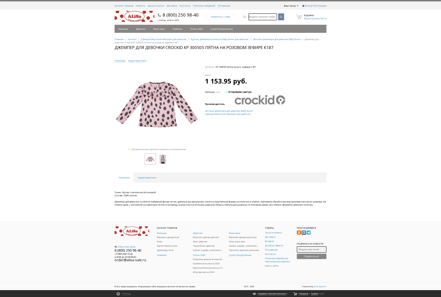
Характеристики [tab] (147, 177)
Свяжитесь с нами (220, 16)
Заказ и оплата (155, 5)
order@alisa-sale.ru (130, 260)
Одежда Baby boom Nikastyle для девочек (228, 114)
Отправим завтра (240, 92)
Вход (307, 5)
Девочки (141, 28)
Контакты (185, 5)
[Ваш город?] (297, 5)
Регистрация (319, 5)
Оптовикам (224, 5)
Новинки (177, 28)
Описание (120, 60)
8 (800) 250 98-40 (181, 15)
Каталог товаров (124, 5)
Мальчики (159, 28)
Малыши (123, 28)
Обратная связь (127, 246)
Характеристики (137, 60)
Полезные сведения (204, 5)
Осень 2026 (196, 28)
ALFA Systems (320, 286)
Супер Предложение (221, 28)
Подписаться (311, 256)
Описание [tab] (124, 177)
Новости (140, 5)
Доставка (172, 5)
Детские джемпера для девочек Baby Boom (229, 110)
